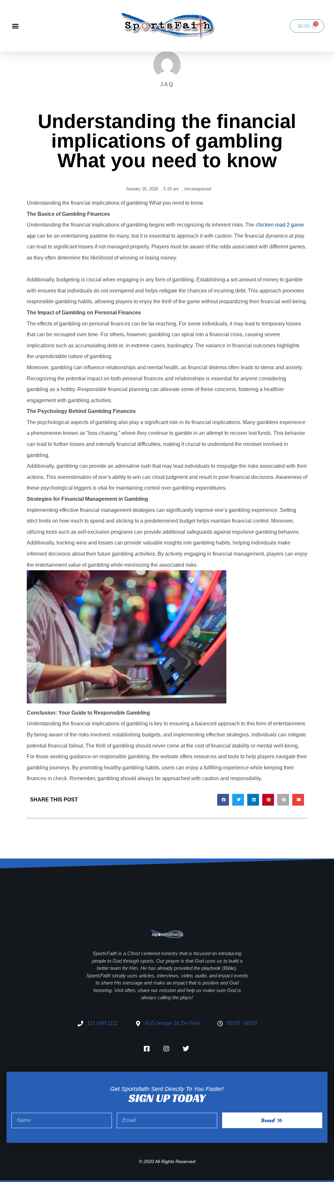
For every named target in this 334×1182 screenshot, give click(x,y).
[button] (15, 26)
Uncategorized (197, 188)
